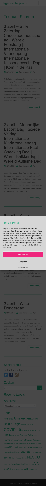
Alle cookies (23, 254)
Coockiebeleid (23, 267)
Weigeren (23, 261)
